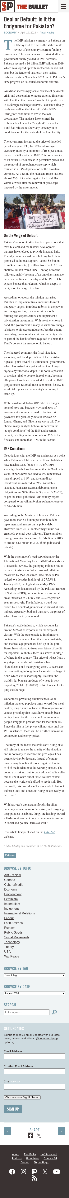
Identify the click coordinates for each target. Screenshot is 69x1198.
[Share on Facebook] (30, 1136)
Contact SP (50, 1158)
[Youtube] (56, 1171)
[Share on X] (38, 1136)
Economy (10, 32)
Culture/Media (13, 884)
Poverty (9, 927)
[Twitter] (45, 1171)
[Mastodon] (34, 1171)
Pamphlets (32, 1158)
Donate (25, 1162)
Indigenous (11, 908)
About (15, 1154)
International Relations (19, 913)
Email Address (13, 1051)
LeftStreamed (49, 1154)
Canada (9, 880)
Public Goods (13, 932)
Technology (12, 942)
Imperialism (12, 903)
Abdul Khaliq (47, 32)
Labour (9, 918)
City (12, 1081)
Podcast (17, 1158)
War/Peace (11, 956)
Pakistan (10, 855)
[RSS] (34, 1178)
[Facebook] (12, 1171)
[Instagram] (23, 1171)
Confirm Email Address (19, 1066)
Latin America (13, 923)
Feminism (11, 899)
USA (7, 951)
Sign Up (13, 1109)
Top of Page (41, 1162)
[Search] (54, 1012)
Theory (9, 946)
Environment (12, 894)
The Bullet (30, 1154)
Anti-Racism (12, 875)
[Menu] (63, 6)
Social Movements (16, 937)
